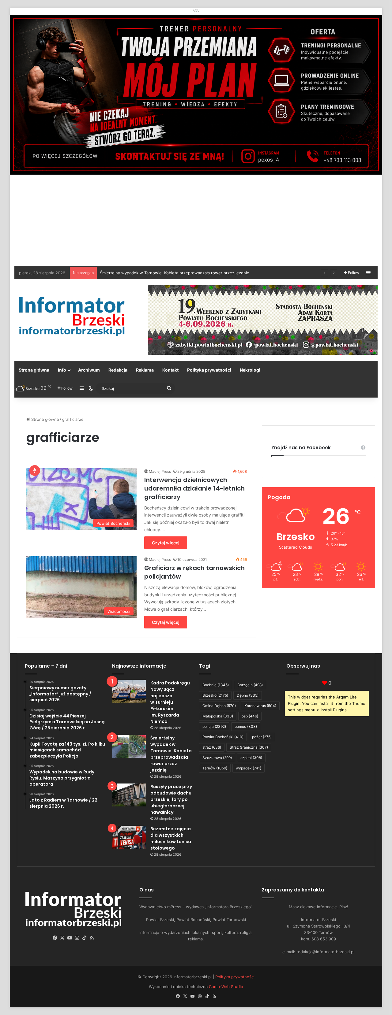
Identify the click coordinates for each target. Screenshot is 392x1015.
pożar (262, 737)
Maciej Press (160, 471)
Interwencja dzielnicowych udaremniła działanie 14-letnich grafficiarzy (194, 488)
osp (250, 716)
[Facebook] (55, 938)
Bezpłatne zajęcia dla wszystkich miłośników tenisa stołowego (170, 838)
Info (62, 369)
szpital (251, 757)
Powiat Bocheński (222, 737)
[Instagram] (77, 938)
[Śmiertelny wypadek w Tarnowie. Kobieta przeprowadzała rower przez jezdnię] (129, 746)
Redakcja (117, 369)
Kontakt (170, 369)
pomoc (246, 726)
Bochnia (215, 685)
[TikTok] (84, 938)
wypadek (248, 768)
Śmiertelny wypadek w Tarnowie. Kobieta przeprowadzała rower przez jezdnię (171, 754)
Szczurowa (217, 757)
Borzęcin (250, 685)
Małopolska (217, 716)
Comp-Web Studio (226, 986)
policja (214, 726)
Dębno (247, 695)
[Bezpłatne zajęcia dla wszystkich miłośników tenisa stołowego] (129, 837)
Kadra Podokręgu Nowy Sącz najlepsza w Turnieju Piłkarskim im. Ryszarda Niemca (170, 702)
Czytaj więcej (165, 542)
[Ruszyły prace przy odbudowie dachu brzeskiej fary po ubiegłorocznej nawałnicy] (129, 794)
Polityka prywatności (209, 369)
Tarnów (214, 768)
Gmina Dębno (219, 705)
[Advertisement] (196, 220)
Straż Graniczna (249, 747)
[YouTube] (70, 938)
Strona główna (34, 369)
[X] (62, 938)
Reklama (145, 369)
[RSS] (92, 938)
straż (211, 747)
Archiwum (89, 369)
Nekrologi (250, 369)
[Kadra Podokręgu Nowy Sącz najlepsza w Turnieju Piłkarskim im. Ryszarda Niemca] (129, 691)
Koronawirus (260, 705)
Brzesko (215, 695)
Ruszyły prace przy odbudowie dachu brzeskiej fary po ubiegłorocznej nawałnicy (171, 799)
